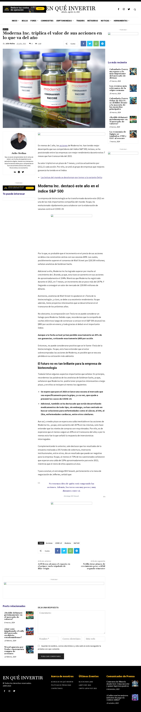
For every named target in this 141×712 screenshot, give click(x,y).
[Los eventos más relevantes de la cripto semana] (133, 88)
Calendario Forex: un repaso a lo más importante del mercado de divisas (118, 73)
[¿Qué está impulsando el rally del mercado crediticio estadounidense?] (29, 631)
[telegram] (19, 171)
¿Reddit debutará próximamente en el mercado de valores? (13, 616)
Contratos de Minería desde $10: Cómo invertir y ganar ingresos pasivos (117, 684)
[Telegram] (102, 43)
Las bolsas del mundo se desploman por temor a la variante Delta (71, 177)
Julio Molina (10, 43)
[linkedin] (15, 171)
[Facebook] (118, 9)
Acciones (49, 543)
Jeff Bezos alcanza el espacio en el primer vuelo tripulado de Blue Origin (54, 566)
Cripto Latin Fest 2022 (88, 688)
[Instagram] (124, 9)
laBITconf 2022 (85, 685)
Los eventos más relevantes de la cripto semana (118, 88)
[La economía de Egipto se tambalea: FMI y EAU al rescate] (133, 133)
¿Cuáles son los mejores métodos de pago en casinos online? (117, 697)
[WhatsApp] (96, 43)
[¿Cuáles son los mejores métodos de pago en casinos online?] (135, 697)
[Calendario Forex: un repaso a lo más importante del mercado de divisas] (133, 71)
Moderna (67, 543)
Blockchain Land (86, 682)
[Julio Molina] (19, 141)
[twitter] (23, 171)
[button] (134, 9)
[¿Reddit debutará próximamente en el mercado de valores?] (29, 615)
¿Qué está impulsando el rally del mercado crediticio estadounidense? (14, 633)
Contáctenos (57, 688)
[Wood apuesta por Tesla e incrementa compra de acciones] (29, 649)
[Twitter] (129, 9)
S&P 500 (76, 543)
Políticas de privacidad (61, 685)
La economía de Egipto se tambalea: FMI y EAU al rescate (117, 135)
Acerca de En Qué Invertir (62, 682)
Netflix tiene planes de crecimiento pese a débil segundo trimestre (93, 566)
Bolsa (5, 29)
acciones (63, 145)
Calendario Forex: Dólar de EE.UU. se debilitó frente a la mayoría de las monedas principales (118, 103)
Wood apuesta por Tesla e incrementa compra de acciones (14, 650)
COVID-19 (58, 543)
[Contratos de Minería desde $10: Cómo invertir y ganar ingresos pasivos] (135, 683)
